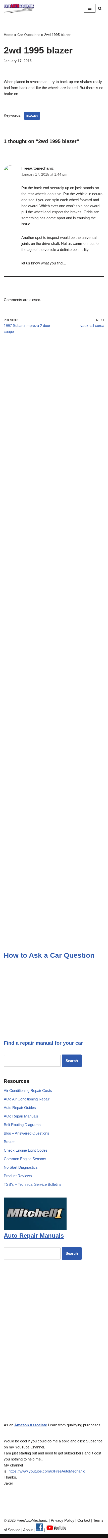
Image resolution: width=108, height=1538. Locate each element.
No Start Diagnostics (21, 1167)
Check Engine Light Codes (25, 1150)
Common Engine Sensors (25, 1159)
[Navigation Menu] (89, 8)
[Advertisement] (54, 404)
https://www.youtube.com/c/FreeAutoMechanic (47, 1471)
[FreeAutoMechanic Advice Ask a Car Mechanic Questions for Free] (19, 8)
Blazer (32, 115)
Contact (83, 1520)
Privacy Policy (62, 1520)
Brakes (10, 1142)
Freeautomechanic (37, 168)
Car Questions (28, 35)
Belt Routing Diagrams (22, 1125)
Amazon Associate (30, 1425)
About (28, 1530)
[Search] (100, 8)
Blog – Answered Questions (26, 1133)
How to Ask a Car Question (49, 955)
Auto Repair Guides (20, 1107)
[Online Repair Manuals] (35, 1228)
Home (8, 35)
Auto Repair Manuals (21, 1116)
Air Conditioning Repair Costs (28, 1090)
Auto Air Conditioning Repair (26, 1099)
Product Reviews (18, 1176)
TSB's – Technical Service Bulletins (33, 1184)
